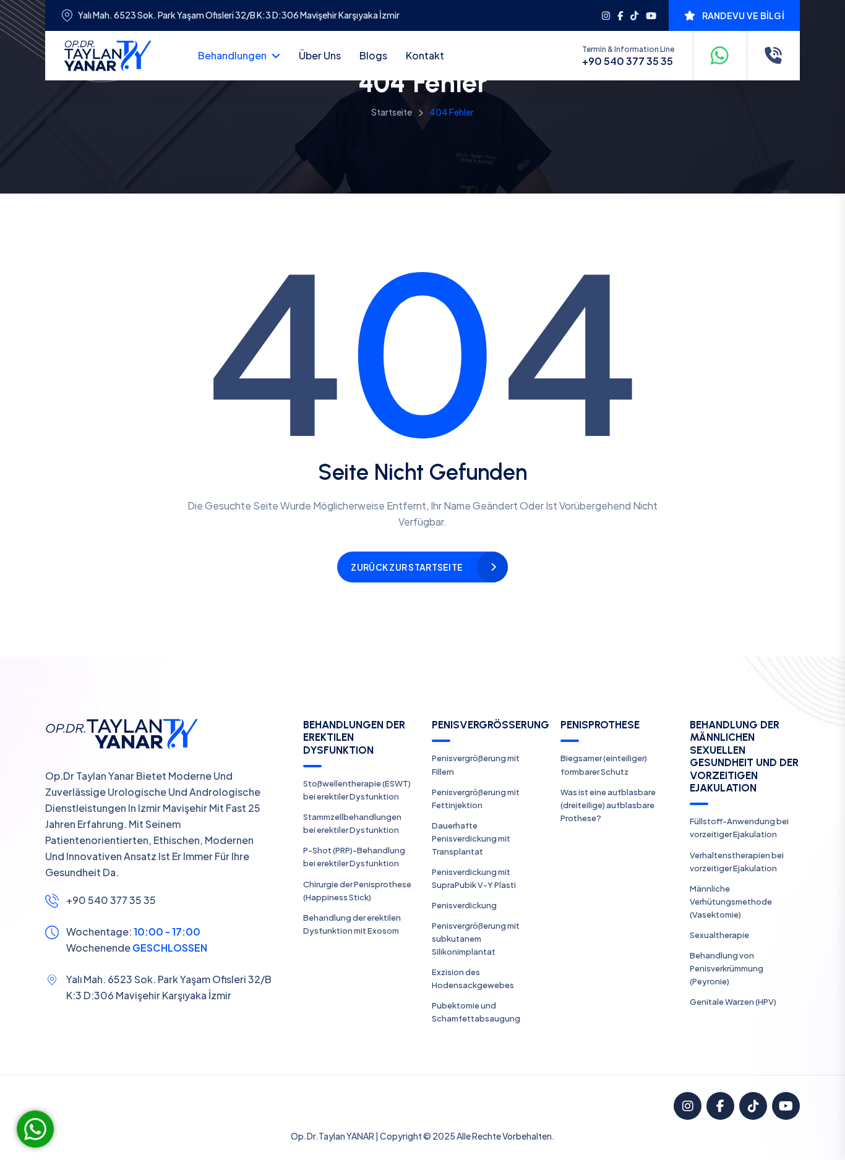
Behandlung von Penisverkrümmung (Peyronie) (726, 968)
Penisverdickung (464, 905)
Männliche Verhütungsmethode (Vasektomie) (731, 901)
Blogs (373, 55)
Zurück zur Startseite (407, 567)
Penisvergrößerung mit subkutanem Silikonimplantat (476, 939)
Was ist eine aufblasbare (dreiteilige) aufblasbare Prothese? (608, 805)
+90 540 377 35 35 (627, 61)
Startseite (391, 111)
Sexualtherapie (719, 935)
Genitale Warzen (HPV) (733, 1002)
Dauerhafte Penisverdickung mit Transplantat (471, 838)
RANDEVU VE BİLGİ (743, 15)
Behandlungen (232, 55)
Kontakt (425, 55)
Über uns (320, 55)
